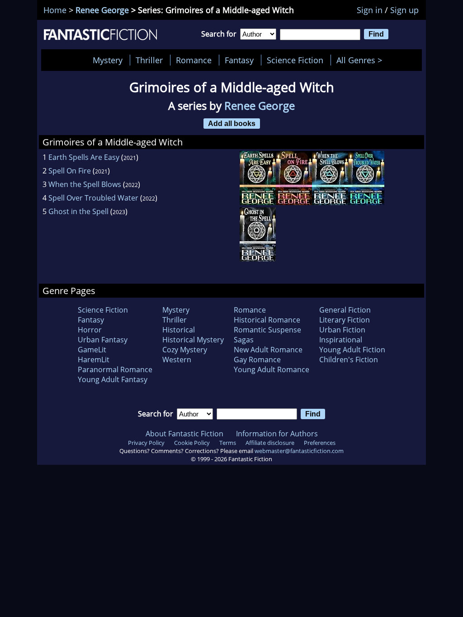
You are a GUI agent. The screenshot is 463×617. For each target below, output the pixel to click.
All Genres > (361, 60)
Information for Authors (277, 434)
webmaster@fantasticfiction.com (299, 451)
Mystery (108, 60)
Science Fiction (295, 60)
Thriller (149, 60)
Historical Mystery (193, 340)
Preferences (319, 443)
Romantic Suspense (267, 330)
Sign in (370, 10)
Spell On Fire (69, 171)
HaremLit (93, 360)
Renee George (102, 10)
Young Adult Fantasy (112, 379)
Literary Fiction (344, 320)
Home (54, 10)
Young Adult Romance (271, 369)
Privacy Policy (146, 443)
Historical (178, 330)
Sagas (244, 340)
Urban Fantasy (103, 340)
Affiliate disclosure (270, 443)
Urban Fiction (342, 330)
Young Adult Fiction (352, 350)
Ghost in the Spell (78, 211)
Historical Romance (267, 320)
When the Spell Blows (84, 184)
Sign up (404, 10)
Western (176, 360)
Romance (194, 60)
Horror (90, 330)
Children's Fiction (348, 360)
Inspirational (340, 340)
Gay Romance (257, 360)
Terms (227, 443)
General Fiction (345, 310)
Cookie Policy (192, 443)
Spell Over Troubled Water (93, 198)
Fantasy (239, 60)
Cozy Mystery (184, 350)
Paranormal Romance (115, 369)
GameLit (92, 350)
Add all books (231, 123)
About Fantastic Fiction (184, 434)
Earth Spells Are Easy (83, 157)
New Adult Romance (268, 350)
